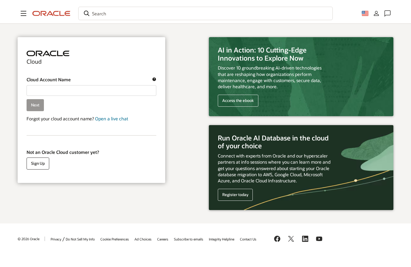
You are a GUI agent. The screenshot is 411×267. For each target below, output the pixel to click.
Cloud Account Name (88, 80)
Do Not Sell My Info (80, 239)
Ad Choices (143, 239)
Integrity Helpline (221, 239)
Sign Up (38, 163)
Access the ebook (238, 100)
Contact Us (248, 239)
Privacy (56, 239)
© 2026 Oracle (28, 239)
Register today (233, 195)
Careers (162, 239)
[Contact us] (387, 13)
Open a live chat (111, 118)
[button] (23, 13)
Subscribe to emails (188, 239)
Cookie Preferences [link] (114, 239)
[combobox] (205, 13)
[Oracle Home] (51, 13)
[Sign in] (376, 13)
